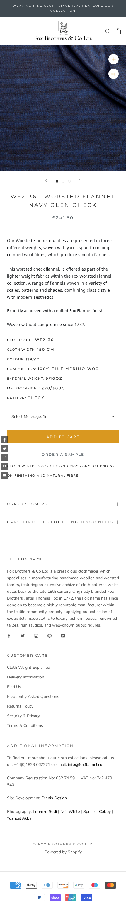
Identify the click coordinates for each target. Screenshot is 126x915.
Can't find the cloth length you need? (60, 522)
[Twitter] (23, 635)
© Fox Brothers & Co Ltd (63, 844)
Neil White (70, 811)
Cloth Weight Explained (28, 667)
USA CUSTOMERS (27, 504)
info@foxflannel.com (87, 764)
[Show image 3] (69, 181)
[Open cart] (118, 31)
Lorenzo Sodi (45, 811)
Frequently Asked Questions (33, 696)
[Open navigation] (8, 31)
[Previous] (46, 180)
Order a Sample (63, 454)
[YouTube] (63, 635)
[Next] (80, 180)
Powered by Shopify (63, 852)
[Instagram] (36, 635)
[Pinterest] (49, 635)
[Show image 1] (57, 181)
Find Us (14, 687)
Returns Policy (20, 706)
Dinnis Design (54, 798)
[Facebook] (9, 635)
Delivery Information (25, 677)
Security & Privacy (23, 716)
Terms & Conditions (25, 725)
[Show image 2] (63, 181)
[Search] (107, 30)
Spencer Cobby (97, 811)
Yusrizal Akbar (20, 818)
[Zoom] (113, 59)
